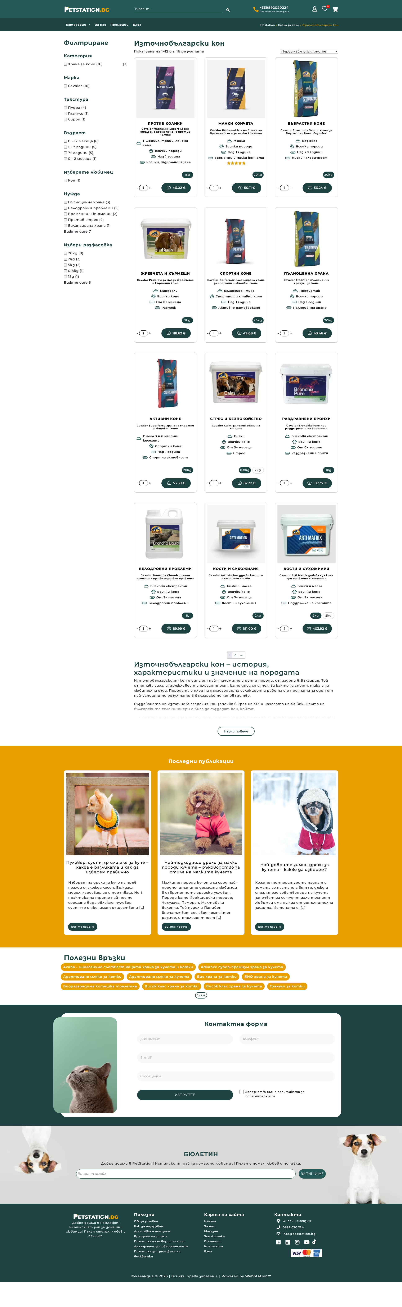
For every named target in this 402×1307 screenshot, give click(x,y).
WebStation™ (258, 1276)
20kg (258, 175)
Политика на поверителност (160, 1241)
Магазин (211, 1231)
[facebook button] (278, 1242)
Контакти (213, 1246)
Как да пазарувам (148, 1226)
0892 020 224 (293, 1227)
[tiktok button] (314, 1241)
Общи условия (146, 1221)
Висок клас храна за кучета (234, 986)
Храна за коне (288, 25)
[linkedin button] (288, 1242)
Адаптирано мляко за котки (92, 977)
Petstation (267, 25)
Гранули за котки (287, 986)
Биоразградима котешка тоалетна (100, 986)
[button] (228, 10)
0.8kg (245, 470)
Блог (137, 25)
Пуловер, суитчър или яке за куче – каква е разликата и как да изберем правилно (107, 867)
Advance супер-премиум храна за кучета (242, 967)
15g (187, 175)
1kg (328, 470)
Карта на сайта (224, 1214)
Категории (76, 25)
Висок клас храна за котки (172, 986)
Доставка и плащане (152, 1231)
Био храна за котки (217, 977)
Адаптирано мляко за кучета (159, 977)
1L (187, 615)
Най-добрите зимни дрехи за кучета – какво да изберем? (294, 867)
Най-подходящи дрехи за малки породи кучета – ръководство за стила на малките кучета (201, 867)
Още (201, 995)
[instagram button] (297, 1242)
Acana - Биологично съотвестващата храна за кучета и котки (128, 967)
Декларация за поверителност (161, 1246)
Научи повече (236, 731)
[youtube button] (307, 1242)
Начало (210, 1221)
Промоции (119, 25)
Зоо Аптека (214, 1236)
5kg (187, 320)
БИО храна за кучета (265, 977)
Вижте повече (82, 926)
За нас (100, 25)
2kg (258, 470)
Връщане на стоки (150, 1236)
